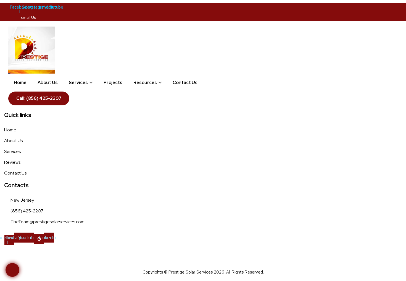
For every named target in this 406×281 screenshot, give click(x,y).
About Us (48, 82)
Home (20, 82)
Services (78, 82)
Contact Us (185, 82)
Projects (113, 82)
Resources (145, 82)
